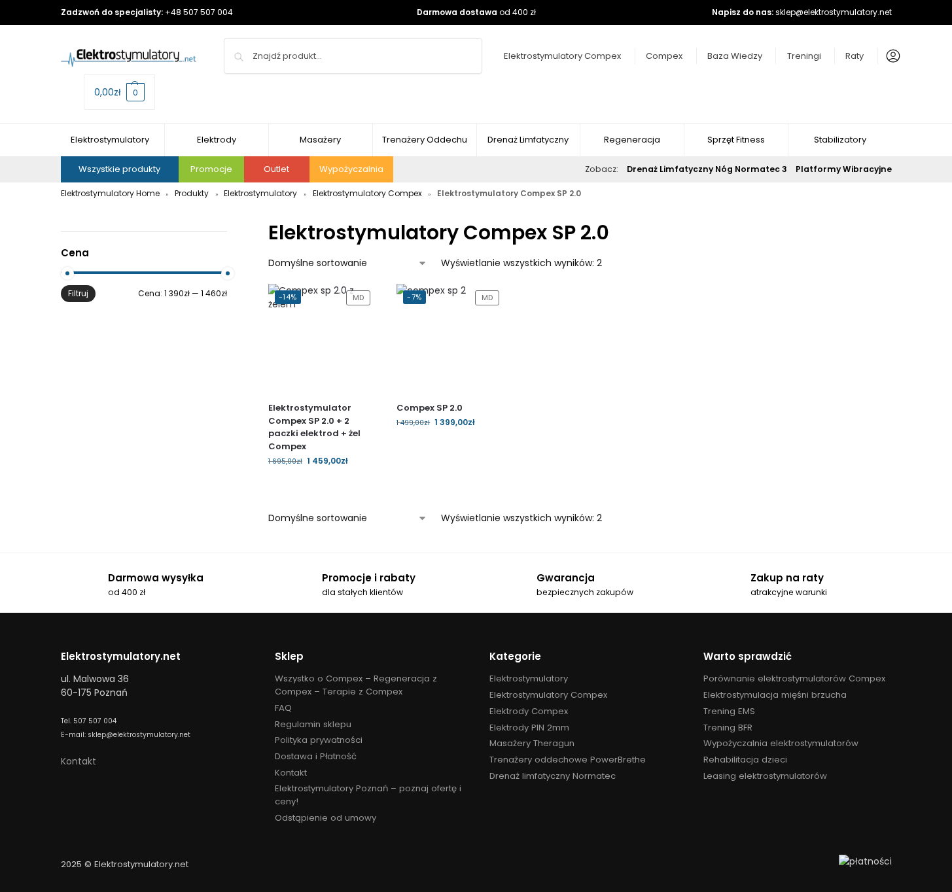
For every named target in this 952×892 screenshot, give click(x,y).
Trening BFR (727, 727)
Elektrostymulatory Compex (562, 56)
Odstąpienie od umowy (325, 818)
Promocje (211, 169)
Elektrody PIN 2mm (529, 727)
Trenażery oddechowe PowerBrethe (567, 759)
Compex (664, 56)
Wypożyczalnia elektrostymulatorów (780, 743)
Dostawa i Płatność (316, 756)
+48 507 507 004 (199, 12)
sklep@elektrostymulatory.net (833, 12)
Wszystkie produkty (119, 169)
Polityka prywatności (318, 740)
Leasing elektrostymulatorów (765, 776)
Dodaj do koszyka (323, 488)
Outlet (276, 169)
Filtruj (78, 293)
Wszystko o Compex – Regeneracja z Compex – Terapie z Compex (356, 685)
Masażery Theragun (531, 743)
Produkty (192, 193)
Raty (854, 56)
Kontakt (78, 761)
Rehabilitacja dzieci (745, 759)
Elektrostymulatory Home (110, 193)
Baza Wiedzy (734, 56)
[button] (119, 92)
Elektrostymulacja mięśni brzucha (775, 695)
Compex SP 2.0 (430, 408)
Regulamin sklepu (313, 724)
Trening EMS (729, 711)
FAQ (283, 708)
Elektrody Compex (528, 711)
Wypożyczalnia (351, 169)
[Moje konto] (889, 56)
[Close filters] (231, 225)
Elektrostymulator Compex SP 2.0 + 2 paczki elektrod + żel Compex (314, 427)
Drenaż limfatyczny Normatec (552, 776)
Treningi (804, 56)
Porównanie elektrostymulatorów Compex (794, 678)
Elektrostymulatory (260, 193)
